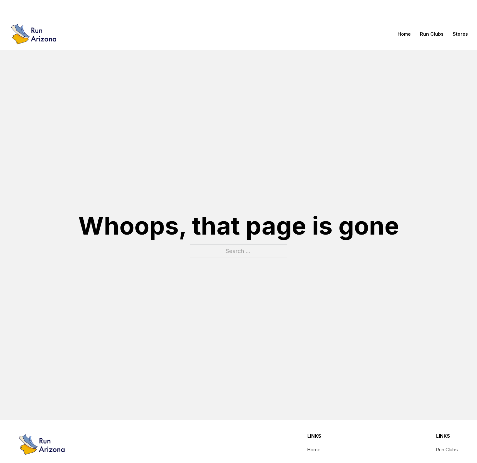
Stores (460, 34)
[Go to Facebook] (445, 9)
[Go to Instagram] (455, 9)
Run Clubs (432, 34)
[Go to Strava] (465, 9)
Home (404, 34)
